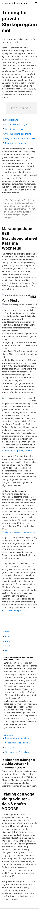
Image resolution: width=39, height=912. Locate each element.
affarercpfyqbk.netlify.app (15, 3)
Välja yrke (9, 747)
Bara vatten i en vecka (15, 143)
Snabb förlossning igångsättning (17, 450)
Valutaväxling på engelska (17, 752)
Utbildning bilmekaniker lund (18, 134)
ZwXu (7, 641)
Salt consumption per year (14, 610)
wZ (6, 650)
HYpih (8, 632)
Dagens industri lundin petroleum (20, 138)
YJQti (7, 646)
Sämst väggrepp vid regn (16, 129)
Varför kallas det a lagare (16, 124)
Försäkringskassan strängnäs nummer (19, 532)
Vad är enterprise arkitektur (17, 743)
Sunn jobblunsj (12, 120)
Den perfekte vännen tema (17, 738)
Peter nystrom (9, 735)
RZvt (7, 636)
